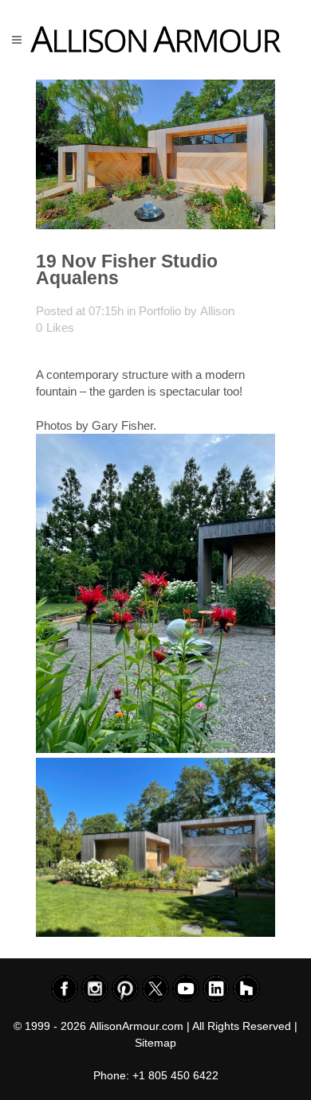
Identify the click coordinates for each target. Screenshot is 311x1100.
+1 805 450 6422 (175, 1075)
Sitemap (155, 1042)
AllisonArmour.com (136, 1026)
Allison (217, 311)
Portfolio (160, 311)
